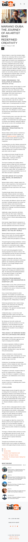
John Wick (3, 45)
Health (9, 467)
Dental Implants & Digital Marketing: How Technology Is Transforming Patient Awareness (16, 471)
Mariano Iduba (7, 451)
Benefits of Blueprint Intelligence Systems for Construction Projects (17, 498)
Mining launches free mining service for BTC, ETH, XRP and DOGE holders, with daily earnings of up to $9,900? (17, 478)
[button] (20, 4)
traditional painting (11, 136)
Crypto (10, 475)
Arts (3, 48)
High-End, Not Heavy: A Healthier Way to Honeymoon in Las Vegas (16, 485)
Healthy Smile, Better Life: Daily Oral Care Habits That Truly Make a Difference (17, 491)
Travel (9, 482)
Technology (11, 495)
